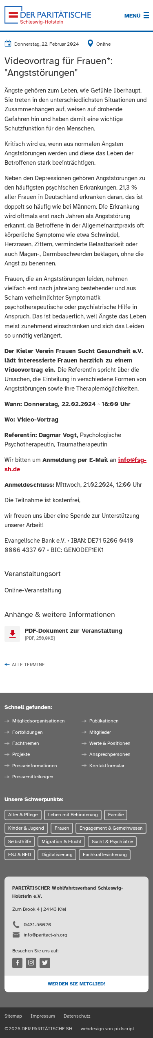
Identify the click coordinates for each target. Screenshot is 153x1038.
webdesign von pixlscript (107, 1028)
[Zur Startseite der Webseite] (47, 15)
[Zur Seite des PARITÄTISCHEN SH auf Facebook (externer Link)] (17, 963)
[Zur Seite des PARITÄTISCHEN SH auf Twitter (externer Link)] (45, 963)
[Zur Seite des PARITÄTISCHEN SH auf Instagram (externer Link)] (31, 963)
